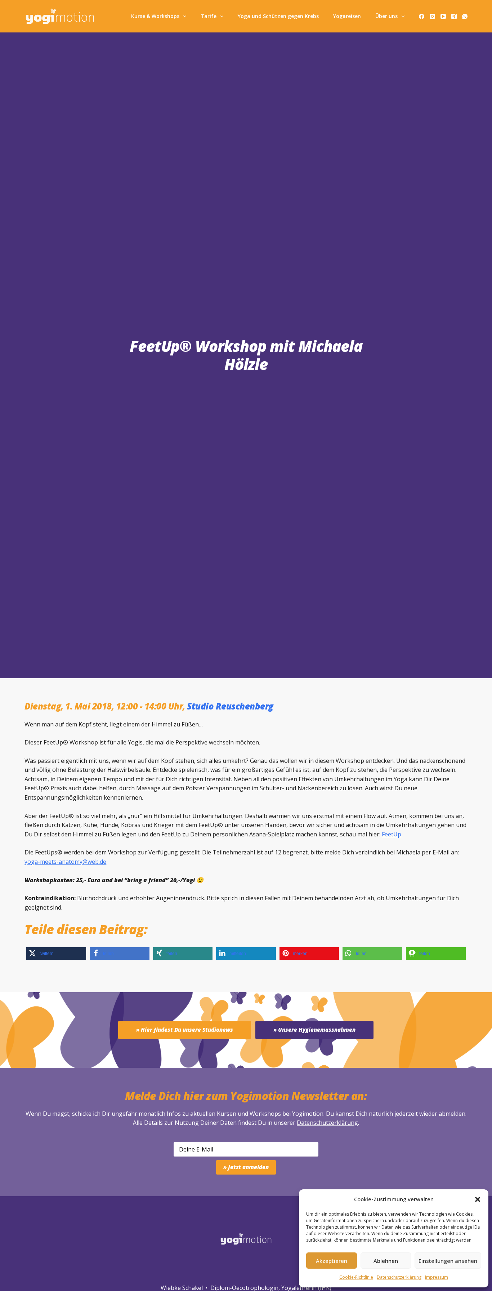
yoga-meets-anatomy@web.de (65, 862)
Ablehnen (386, 1260)
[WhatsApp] (465, 16)
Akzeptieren (331, 1260)
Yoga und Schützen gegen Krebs (278, 16)
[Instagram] (432, 16)
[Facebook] (421, 16)
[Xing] (454, 16)
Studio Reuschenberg (230, 706)
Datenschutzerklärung (327, 1123)
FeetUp (391, 834)
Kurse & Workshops (155, 16)
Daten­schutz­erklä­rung (399, 1277)
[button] (477, 1199)
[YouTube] (443, 16)
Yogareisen (347, 16)
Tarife (208, 16)
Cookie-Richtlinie (356, 1277)
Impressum (436, 1277)
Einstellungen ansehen (448, 1260)
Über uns (386, 16)
